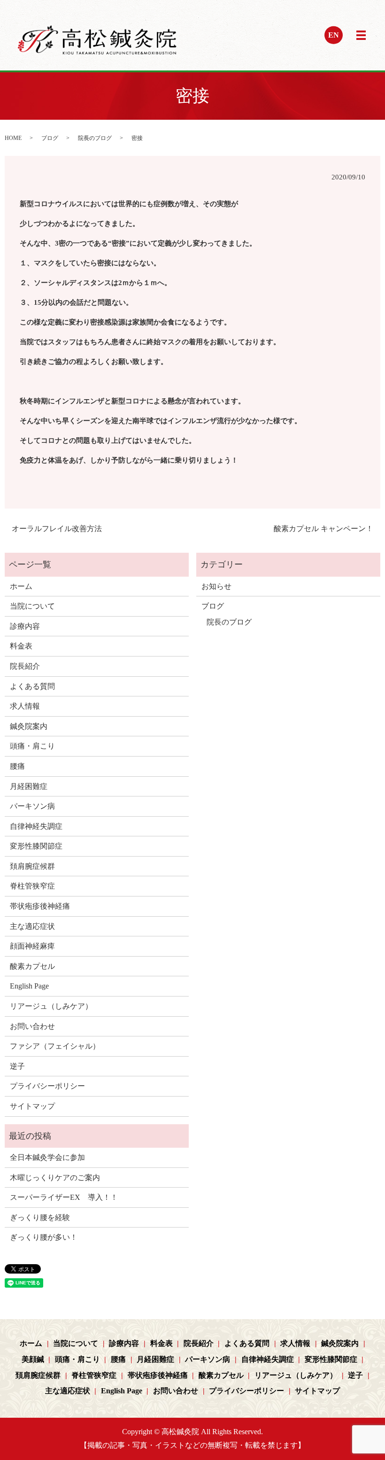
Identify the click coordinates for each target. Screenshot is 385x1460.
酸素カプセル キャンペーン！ (323, 529)
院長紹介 (25, 666)
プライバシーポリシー (47, 1086)
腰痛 (17, 766)
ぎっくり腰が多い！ (43, 1237)
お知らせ (216, 586)
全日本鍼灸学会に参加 (47, 1157)
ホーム (21, 586)
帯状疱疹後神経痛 (40, 906)
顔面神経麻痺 (32, 946)
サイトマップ (32, 1106)
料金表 (21, 646)
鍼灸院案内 (28, 726)
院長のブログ (95, 138)
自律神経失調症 (36, 826)
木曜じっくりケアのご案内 (55, 1178)
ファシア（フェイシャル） (55, 1046)
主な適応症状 (32, 926)
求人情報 (25, 706)
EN (333, 35)
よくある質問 (32, 686)
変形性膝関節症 (36, 846)
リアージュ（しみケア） (51, 1006)
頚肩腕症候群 (32, 866)
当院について (32, 606)
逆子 (17, 1066)
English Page (29, 986)
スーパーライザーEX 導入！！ (64, 1197)
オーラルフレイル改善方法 (57, 529)
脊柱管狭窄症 (32, 886)
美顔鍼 (33, 1359)
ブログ (49, 138)
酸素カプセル (32, 966)
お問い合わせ (32, 1026)
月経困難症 (28, 786)
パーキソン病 (32, 806)
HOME (13, 138)
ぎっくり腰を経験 (40, 1217)
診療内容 (25, 626)
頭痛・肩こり (32, 746)
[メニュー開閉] (361, 35)
